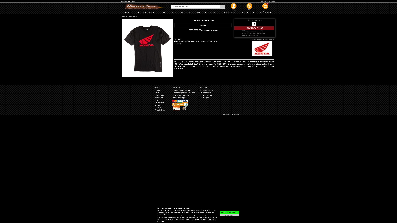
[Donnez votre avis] (213, 30)
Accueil (124, 16)
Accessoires (211, 12)
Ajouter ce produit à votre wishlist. (254, 31)
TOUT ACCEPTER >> (229, 212)
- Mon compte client (206, 90)
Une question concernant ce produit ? (254, 33)
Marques (127, 12)
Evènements (266, 12)
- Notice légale (204, 98)
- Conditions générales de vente (183, 93)
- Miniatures (158, 105)
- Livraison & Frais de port (181, 90)
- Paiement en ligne (179, 98)
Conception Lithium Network (230, 114)
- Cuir (156, 100)
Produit (198, 83)
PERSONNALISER (230, 215)
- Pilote (156, 93)
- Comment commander (180, 95)
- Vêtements (158, 98)
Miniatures (229, 12)
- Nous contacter (205, 93)
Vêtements (187, 12)
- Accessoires (159, 103)
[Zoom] (147, 48)
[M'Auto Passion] (144, 6)
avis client (204, 30)
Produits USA (247, 12)
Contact (273, 1)
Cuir (198, 12)
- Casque (157, 90)
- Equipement (159, 95)
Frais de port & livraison (251, 35)
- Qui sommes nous (206, 95)
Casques (141, 12)
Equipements (169, 12)
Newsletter (265, 1)
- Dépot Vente (159, 108)
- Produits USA (159, 110)
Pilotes (153, 12)
